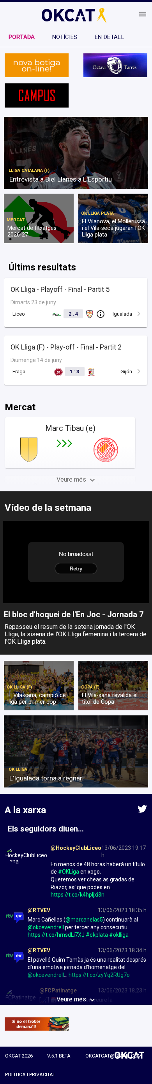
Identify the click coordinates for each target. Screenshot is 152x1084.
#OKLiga (68, 872)
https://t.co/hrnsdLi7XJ (56, 935)
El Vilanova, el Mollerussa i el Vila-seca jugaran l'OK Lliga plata (113, 228)
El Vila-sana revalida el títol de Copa (110, 698)
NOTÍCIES (65, 37)
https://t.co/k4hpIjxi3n (77, 895)
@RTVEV (39, 910)
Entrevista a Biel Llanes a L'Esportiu (60, 179)
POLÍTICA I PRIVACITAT (30, 1074)
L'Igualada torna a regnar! (46, 778)
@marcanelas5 (84, 919)
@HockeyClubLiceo (76, 848)
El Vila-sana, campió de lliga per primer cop (36, 698)
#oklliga (119, 935)
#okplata (97, 935)
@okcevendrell (46, 927)
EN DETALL (109, 37)
